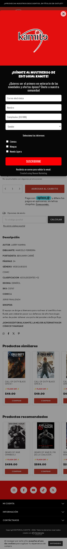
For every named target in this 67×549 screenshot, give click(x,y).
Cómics (13, 141)
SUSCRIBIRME (33, 161)
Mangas (13, 146)
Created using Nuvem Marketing (33, 173)
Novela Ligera (16, 151)
